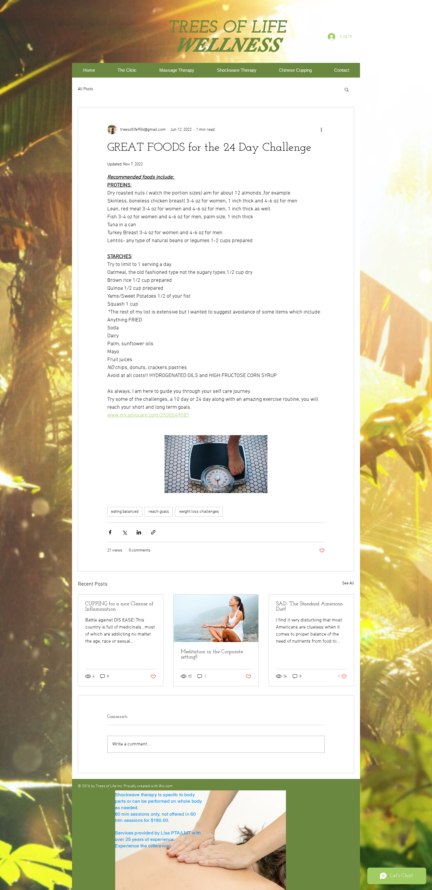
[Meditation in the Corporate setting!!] (216, 618)
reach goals (158, 511)
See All (348, 583)
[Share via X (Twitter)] (124, 532)
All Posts (85, 89)
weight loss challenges (199, 511)
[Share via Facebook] (110, 532)
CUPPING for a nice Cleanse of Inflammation (119, 606)
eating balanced (124, 511)
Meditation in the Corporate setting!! (212, 654)
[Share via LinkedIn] (139, 532)
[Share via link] (153, 532)
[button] (346, 89)
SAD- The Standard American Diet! (309, 606)
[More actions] (321, 129)
